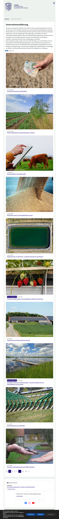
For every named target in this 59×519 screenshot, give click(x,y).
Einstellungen (21, 516)
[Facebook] (26, 503)
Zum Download (19, 496)
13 (26, 471)
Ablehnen (40, 514)
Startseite (7, 18)
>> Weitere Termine (11, 489)
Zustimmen (30, 514)
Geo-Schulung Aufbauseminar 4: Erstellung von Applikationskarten (21, 487)
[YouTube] (33, 503)
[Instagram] (29, 503)
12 (22, 471)
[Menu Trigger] (54, 3)
